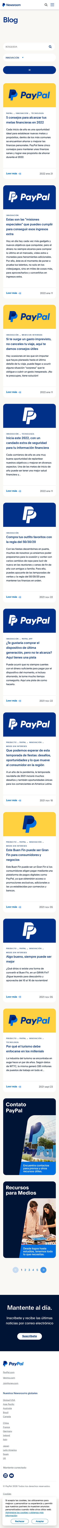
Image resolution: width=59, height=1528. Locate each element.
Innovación (12, 57)
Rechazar (19, 1521)
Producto (11, 742)
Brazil (5, 1412)
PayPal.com (9, 1372)
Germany (7, 1431)
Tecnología (37, 113)
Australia (7, 1408)
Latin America (10, 1450)
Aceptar (40, 1521)
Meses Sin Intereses (32, 335)
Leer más (11, 174)
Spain (6, 1454)
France (6, 1427)
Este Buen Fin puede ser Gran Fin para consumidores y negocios (27, 855)
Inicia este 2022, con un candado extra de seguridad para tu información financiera (27, 443)
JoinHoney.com (10, 1383)
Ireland (6, 1435)
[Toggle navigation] (52, 5)
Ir (30, 70)
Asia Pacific (8, 1404)
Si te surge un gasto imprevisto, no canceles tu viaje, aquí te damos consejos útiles (28, 344)
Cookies (7, 1493)
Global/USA (9, 1400)
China (6, 1423)
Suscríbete (29, 1336)
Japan (6, 1446)
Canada (7, 1416)
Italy (5, 1439)
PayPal (9, 113)
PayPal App (27, 639)
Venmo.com (9, 1377)
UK (4, 1458)
